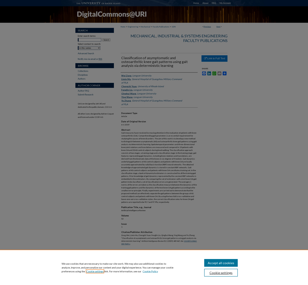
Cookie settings (95, 271)
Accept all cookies (221, 263)
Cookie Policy (150, 271)
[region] (154, 267)
